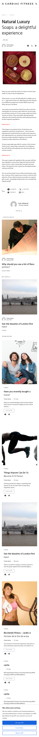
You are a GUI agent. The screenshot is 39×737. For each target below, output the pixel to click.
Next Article (6, 277)
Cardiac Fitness (19, 3)
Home (4, 15)
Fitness (11, 15)
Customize (19, 728)
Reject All (19, 733)
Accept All (20, 723)
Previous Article (8, 217)
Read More (9, 410)
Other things (6, 271)
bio (4, 100)
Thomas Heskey (10, 45)
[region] (19, 721)
